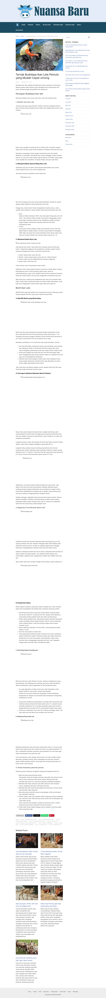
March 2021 (68, 112)
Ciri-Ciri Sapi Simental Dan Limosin (74, 71)
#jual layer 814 (52, 821)
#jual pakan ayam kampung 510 (26, 823)
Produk (30, 24)
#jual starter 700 (41, 824)
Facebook (29, 815)
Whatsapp (19, 30)
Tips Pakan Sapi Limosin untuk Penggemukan (77, 74)
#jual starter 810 (55, 824)
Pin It (52, 815)
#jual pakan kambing (45, 823)
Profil (38, 24)
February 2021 (69, 115)
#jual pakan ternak (26, 824)
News (79, 24)
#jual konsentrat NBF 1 (29, 819)
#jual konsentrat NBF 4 (37, 821)
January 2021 (69, 119)
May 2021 (68, 105)
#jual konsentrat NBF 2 (47, 819)
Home (23, 24)
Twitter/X (37, 815)
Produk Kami (68, 144)
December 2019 (69, 129)
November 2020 (69, 126)
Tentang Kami (58, 24)
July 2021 (68, 98)
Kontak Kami (70, 24)
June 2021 (68, 102)
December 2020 (69, 122)
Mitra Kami (47, 24)
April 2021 (68, 109)
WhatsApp (45, 815)
